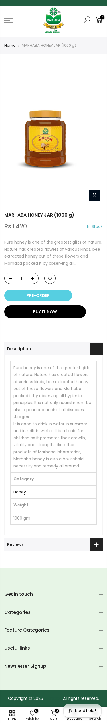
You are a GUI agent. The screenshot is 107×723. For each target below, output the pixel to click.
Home (10, 45)
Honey (19, 492)
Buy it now (45, 312)
